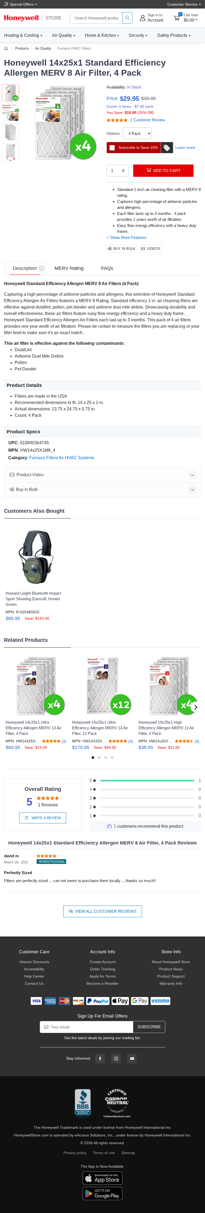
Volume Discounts (34, 962)
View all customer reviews (105, 911)
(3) (63, 741)
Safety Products (172, 35)
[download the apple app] (102, 1177)
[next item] (10, 160)
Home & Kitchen (100, 35)
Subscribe (149, 1026)
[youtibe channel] (132, 1058)
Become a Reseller (102, 983)
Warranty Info (171, 983)
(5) (196, 741)
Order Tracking (102, 969)
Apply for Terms (102, 976)
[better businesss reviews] (83, 1103)
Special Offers (22, 4)
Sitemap (128, 1153)
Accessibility (34, 969)
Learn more (185, 147)
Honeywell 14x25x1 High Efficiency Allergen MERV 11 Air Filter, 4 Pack (166, 728)
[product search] (127, 18)
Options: (114, 133)
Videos (153, 249)
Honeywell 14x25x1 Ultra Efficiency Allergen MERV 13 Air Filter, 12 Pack (100, 728)
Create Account (103, 962)
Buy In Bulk (124, 249)
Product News (171, 969)
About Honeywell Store (171, 962)
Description (25, 268)
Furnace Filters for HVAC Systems (61, 457)
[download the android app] (102, 1193)
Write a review (45, 818)
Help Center (34, 976)
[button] (60, 122)
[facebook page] (100, 1058)
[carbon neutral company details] (117, 1103)
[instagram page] (116, 1058)
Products (22, 48)
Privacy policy (75, 1153)
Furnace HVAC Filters (74, 48)
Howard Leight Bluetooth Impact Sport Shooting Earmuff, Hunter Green (33, 599)
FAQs (107, 268)
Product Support (171, 976)
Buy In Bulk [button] (27, 489)
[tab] (25, 268)
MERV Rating (69, 268)
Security (136, 35)
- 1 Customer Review (146, 120)
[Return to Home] (6, 48)
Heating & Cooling (21, 35)
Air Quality (62, 35)
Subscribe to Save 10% (138, 147)
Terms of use (104, 1153)
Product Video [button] (30, 475)
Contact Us (34, 983)
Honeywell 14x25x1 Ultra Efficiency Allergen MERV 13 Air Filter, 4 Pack (33, 728)
